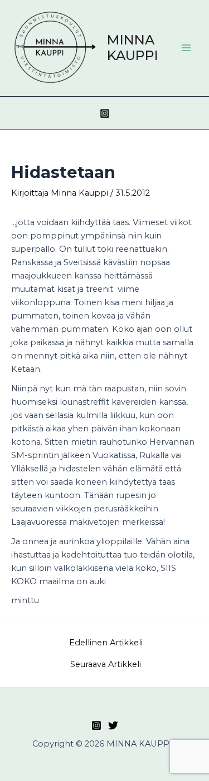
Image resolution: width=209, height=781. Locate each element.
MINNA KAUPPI (132, 47)
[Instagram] (105, 113)
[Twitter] (113, 725)
